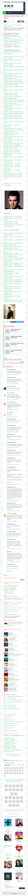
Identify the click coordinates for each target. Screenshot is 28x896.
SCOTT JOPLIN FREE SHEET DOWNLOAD (15, 363)
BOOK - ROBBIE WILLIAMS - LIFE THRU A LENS (13, 696)
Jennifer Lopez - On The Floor (10, 731)
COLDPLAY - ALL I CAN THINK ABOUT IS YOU (13, 750)
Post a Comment (9, 571)
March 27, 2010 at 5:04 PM (12, 409)
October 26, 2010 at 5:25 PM (13, 447)
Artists (20, 24)
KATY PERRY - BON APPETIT (10, 747)
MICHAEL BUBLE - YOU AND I (12, 163)
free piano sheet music (13, 24)
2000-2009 (12, 780)
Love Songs (20, 760)
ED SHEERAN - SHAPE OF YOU (10, 743)
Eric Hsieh (9, 393)
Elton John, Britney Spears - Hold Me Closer (13, 721)
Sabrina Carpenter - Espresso (10, 586)
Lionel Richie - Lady (8, 606)
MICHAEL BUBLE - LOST (10, 223)
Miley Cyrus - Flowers (8, 727)
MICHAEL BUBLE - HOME (11, 93)
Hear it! (16, 635)
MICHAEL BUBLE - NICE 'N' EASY (13, 128)
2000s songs (21, 809)
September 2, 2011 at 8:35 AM (13, 529)
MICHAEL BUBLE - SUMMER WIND (13, 146)
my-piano (6, 779)
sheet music (11, 635)
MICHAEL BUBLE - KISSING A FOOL (13, 111)
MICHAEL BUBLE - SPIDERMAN (12, 145)
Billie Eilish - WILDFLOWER (9, 588)
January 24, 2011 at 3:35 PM (13, 464)
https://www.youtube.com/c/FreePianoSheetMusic (14, 599)
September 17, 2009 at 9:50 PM (14, 374)
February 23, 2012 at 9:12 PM (13, 548)
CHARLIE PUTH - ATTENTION (10, 746)
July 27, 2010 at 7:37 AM (12, 422)
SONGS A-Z (9, 809)
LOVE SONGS (20, 810)
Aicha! (8, 412)
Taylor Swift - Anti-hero (9, 725)
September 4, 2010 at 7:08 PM (13, 439)
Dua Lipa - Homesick (8, 729)
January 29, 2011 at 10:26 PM (13, 484)
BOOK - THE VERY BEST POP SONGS (11, 708)
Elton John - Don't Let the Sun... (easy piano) (13, 607)
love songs (18, 781)
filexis (14, 813)
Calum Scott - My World (9, 590)
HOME (5, 809)
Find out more (7, 626)
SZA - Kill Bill (6, 718)
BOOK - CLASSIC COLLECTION (10, 705)
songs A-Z (21, 779)
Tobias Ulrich (10, 513)
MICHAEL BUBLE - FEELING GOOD (13, 81)
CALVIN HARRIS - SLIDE (9, 751)
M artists (20, 183)
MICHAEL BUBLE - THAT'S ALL (12, 150)
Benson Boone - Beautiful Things (11, 585)
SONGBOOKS (14, 810)
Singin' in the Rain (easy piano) (10, 609)
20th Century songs (14, 809)
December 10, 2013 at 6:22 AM (13, 561)
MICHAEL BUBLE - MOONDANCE (13, 115)
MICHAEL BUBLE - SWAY (10, 148)
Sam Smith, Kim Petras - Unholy (11, 723)
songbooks (12, 781)
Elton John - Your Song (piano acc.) (11, 604)
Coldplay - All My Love (9, 593)
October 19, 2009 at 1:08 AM (13, 383)
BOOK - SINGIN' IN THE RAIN (10, 707)
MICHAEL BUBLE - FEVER (11, 85)
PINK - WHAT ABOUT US (9, 745)
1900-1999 (18, 780)
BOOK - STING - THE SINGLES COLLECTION (13, 700)
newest (7, 780)
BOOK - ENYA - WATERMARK (10, 698)
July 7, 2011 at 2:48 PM (12, 521)
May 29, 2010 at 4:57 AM (12, 416)
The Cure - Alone (7, 592)
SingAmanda (10, 386)
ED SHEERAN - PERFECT (9, 738)
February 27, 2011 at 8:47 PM (13, 510)
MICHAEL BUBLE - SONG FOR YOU (13, 143)
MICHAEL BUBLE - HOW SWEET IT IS (14, 100)
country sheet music (14, 755)
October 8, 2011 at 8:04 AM (13, 536)
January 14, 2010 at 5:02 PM (13, 390)
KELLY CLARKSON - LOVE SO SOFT (11, 749)
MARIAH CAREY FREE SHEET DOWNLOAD (13, 359)
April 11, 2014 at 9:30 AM (12, 568)
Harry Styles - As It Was (9, 720)
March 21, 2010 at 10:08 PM (13, 399)
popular (11, 779)
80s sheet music (18, 754)
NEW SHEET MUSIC (8, 810)
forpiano (11, 813)
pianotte (17, 813)
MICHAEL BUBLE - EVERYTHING (13, 80)
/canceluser (10, 402)
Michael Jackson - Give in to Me (11, 611)
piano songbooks (10, 754)
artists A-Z (16, 779)
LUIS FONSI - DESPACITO (9, 739)
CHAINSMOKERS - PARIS (9, 742)
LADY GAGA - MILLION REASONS (11, 741)
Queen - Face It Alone (8, 716)
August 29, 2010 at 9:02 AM (13, 431)
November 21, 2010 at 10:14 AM (14, 455)
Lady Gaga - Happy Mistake (10, 589)
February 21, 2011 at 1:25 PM (13, 500)
